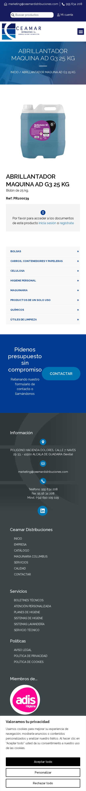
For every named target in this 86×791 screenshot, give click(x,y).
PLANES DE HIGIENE (27, 612)
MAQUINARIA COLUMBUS (30, 556)
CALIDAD (20, 568)
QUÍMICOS (44, 310)
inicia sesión (47, 223)
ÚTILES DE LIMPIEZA (44, 320)
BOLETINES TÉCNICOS (28, 600)
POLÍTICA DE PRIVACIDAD (30, 656)
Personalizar (43, 772)
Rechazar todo (43, 783)
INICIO (15, 72)
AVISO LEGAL (23, 650)
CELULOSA (44, 271)
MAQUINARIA (44, 290)
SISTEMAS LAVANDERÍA (29, 624)
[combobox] (32, 15)
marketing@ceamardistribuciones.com (43, 471)
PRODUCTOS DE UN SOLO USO (44, 300)
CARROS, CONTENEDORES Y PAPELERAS (44, 261)
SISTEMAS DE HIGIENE (28, 618)
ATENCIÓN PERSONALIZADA (32, 606)
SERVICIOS (21, 562)
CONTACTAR (61, 374)
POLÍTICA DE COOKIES (28, 662)
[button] (80, 31)
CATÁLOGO (21, 550)
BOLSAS (44, 251)
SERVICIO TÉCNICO (26, 630)
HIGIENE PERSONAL (44, 281)
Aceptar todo (43, 761)
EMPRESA (20, 544)
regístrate (67, 223)
